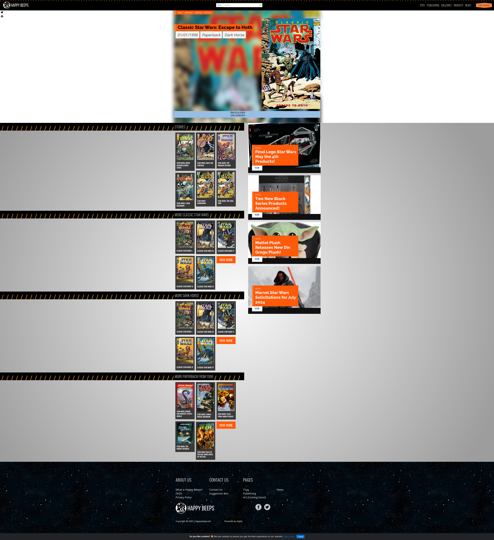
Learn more (288, 536)
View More (226, 259)
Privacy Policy (184, 497)
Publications (189, 12)
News (468, 5)
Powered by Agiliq (233, 521)
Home (180, 12)
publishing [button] (433, 5)
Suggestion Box (218, 493)
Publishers (198, 12)
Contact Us (216, 489)
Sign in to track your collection (237, 113)
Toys (422, 5)
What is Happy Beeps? (189, 489)
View (257, 167)
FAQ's (179, 493)
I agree (300, 536)
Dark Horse (207, 12)
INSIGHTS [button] (458, 5)
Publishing (249, 493)
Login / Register (484, 5)
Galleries (446, 5)
